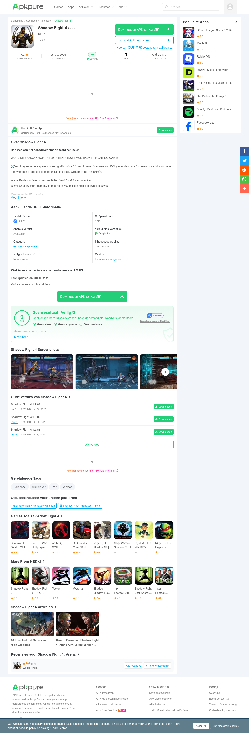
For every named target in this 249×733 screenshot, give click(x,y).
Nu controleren (21, 259)
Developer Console (159, 693)
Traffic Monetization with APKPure (168, 710)
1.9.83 (22, 221)
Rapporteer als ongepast (108, 259)
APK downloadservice (108, 704)
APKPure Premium (106, 710)
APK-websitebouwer (160, 698)
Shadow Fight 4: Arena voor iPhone (82, 505)
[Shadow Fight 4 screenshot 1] (106, 371)
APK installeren (105, 693)
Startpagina (17, 20)
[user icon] (230, 6)
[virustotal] (74, 312)
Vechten (67, 487)
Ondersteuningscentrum (222, 710)
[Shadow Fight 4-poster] (42, 371)
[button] (92, 56)
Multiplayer (39, 487)
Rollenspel (45, 20)
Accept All (201, 725)
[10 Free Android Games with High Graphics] (32, 624)
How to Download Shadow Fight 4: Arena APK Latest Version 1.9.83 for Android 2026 (77, 642)
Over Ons (214, 693)
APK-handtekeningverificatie (112, 698)
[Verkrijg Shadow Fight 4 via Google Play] (103, 233)
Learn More (58, 728)
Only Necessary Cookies (226, 725)
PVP (54, 487)
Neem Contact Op (219, 698)
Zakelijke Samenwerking (223, 704)
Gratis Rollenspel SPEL (25, 246)
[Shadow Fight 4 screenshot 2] (171, 371)
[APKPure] (27, 7)
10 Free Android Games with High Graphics (29, 642)
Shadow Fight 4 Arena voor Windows (35, 505)
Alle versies (92, 444)
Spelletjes (31, 20)
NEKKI (42, 34)
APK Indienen (157, 704)
